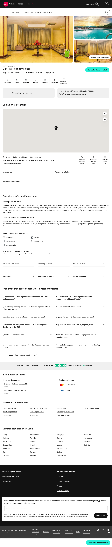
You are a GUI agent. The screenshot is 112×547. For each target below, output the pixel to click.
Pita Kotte (87, 441)
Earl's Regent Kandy (37, 412)
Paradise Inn (7, 415)
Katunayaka (88, 438)
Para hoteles (6, 481)
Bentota (33, 455)
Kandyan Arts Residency (39, 408)
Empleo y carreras (63, 481)
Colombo (6, 455)
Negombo (6, 448)
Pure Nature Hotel (63, 415)
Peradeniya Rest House (65, 412)
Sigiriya (59, 438)
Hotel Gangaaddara (10, 412)
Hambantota (34, 434)
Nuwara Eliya (7, 445)
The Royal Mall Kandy (10, 408)
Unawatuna (7, 441)
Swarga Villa (61, 408)
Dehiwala (33, 441)
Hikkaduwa (34, 445)
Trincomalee (61, 455)
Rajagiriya (60, 434)
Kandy (5, 434)
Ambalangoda (62, 448)
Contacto (60, 476)
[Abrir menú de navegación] (106, 4)
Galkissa (60, 441)
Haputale (87, 434)
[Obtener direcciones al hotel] (105, 119)
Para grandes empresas (10, 476)
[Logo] (6, 4)
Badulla (59, 452)
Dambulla (33, 452)
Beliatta (87, 445)
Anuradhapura (35, 448)
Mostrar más (7, 212)
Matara (59, 445)
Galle (4, 452)
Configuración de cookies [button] (56, 532)
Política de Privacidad (37, 516)
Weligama (6, 438)
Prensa (59, 486)
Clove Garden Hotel (91, 408)
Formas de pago (63, 491)
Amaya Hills (34, 415)
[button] (107, 12)
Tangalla (33, 438)
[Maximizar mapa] (105, 113)
